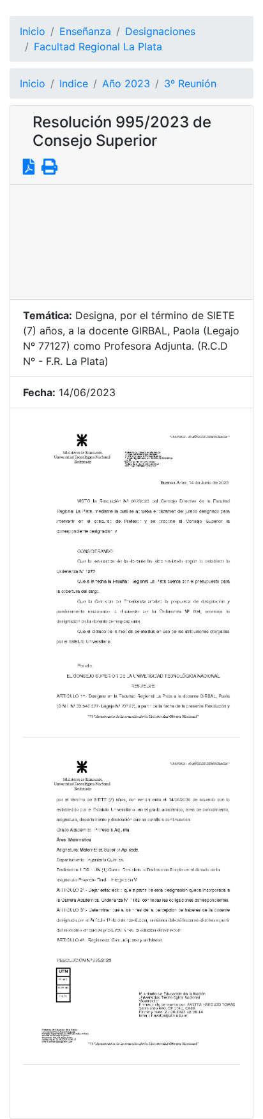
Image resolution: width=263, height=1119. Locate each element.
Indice (73, 83)
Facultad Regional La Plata (98, 46)
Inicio (32, 31)
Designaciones (160, 31)
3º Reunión (190, 83)
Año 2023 (126, 83)
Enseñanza (85, 31)
